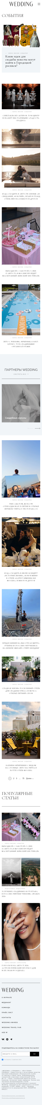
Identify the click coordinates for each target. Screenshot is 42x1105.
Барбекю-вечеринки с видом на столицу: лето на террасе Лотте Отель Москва (21, 767)
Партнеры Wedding (21, 370)
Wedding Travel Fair (11, 1027)
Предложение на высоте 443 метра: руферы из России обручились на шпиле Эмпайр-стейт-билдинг (21, 645)
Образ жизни (17, 111)
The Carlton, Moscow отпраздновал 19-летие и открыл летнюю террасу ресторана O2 (21, 506)
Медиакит (6, 1002)
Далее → (30, 778)
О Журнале (7, 997)
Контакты (6, 1017)
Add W (5, 1032)
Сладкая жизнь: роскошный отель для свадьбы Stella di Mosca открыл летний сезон (21, 690)
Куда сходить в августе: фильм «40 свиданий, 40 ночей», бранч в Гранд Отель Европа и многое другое (21, 196)
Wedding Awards (10, 1022)
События (28, 111)
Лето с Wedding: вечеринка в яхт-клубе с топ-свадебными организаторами (21, 344)
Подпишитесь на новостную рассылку (20, 1048)
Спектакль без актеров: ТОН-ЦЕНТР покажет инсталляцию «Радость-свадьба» (21, 118)
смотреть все (20, 374)
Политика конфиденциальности (13, 1098)
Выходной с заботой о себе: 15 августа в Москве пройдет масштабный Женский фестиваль (21, 273)
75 (23, 778)
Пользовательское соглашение (13, 1095)
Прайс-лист (7, 1012)
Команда (6, 1007)
